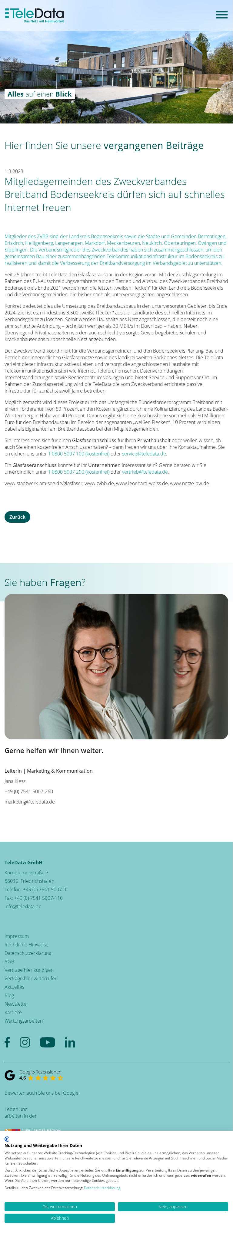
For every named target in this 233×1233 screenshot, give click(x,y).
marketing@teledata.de (30, 801)
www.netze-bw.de (189, 483)
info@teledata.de (23, 906)
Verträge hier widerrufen (31, 978)
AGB (9, 961)
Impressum (17, 936)
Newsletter (16, 1004)
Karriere (13, 1012)
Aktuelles (14, 987)
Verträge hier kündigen (29, 970)
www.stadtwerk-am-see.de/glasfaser (43, 483)
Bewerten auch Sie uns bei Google (41, 1093)
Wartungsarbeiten (24, 1021)
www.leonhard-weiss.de (142, 483)
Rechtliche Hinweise (26, 944)
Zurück (17, 517)
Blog (9, 995)
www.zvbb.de (99, 483)
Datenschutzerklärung (28, 953)
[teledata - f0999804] (34, 15)
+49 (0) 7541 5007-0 (44, 889)
